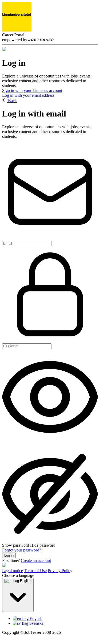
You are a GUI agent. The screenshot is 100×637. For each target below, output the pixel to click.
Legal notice (12, 570)
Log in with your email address (28, 95)
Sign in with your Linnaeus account (32, 90)
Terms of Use (35, 570)
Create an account (36, 560)
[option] (55, 618)
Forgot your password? (21, 550)
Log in (9, 555)
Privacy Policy (60, 570)
